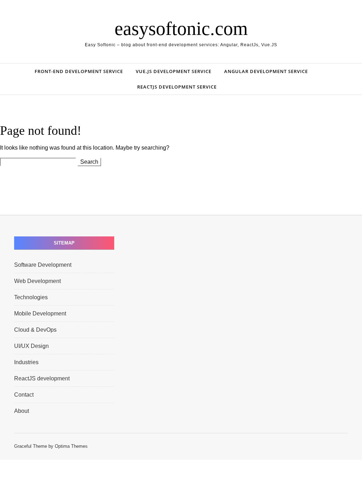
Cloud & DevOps (35, 330)
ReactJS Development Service (177, 87)
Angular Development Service (266, 71)
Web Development (37, 281)
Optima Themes (71, 446)
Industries (26, 362)
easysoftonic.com (181, 28)
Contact (24, 395)
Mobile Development (40, 314)
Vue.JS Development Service (173, 71)
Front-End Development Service (79, 71)
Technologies (31, 297)
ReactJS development (42, 378)
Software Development (42, 265)
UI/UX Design (31, 346)
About (21, 411)
